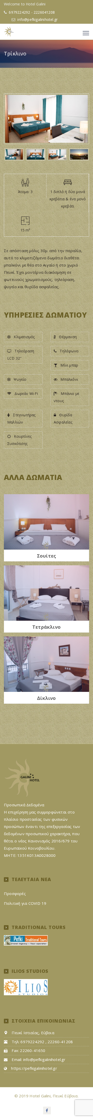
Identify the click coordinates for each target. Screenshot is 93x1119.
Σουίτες (46, 556)
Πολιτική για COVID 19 (25, 903)
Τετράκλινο (46, 627)
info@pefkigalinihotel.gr (37, 19)
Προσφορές (15, 893)
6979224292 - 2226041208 (31, 12)
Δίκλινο (46, 698)
